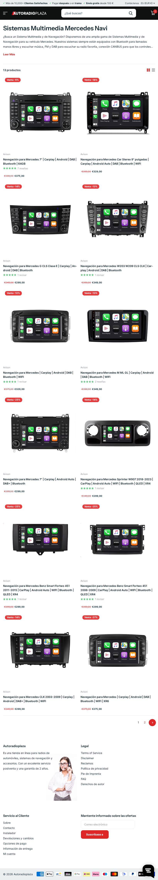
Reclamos (87, 763)
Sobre (7, 822)
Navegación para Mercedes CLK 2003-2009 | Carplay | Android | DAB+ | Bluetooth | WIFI (38, 699)
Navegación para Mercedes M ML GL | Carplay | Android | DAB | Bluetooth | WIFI (117, 374)
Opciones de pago (14, 843)
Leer (9, 54)
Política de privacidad (94, 768)
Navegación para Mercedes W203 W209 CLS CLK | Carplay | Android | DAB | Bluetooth (117, 268)
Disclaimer (87, 758)
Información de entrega (18, 848)
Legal (85, 746)
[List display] (153, 70)
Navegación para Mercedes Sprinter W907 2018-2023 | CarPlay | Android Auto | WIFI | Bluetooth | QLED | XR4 (117, 481)
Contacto (9, 827)
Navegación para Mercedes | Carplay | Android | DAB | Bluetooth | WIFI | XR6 (116, 699)
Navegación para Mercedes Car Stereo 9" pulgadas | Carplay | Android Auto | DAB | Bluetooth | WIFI (115, 161)
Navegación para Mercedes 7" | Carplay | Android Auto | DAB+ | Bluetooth (39, 481)
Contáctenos (132, 3)
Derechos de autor (92, 784)
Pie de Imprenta (91, 773)
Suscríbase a (95, 834)
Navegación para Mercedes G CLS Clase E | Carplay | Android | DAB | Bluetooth (40, 268)
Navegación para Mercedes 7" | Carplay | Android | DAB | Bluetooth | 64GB (39, 161)
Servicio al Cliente (16, 816)
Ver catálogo (4, 12)
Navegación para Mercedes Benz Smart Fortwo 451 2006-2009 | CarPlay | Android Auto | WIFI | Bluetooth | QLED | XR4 (116, 590)
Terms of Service (91, 753)
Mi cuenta (9, 853)
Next (152, 722)
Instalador (9, 833)
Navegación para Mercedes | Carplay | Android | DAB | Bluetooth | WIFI (38, 374)
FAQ (83, 778)
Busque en (130, 13)
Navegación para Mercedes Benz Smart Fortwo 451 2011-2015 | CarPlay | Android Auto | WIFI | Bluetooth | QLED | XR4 (38, 590)
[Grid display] (148, 70)
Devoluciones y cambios (18, 838)
